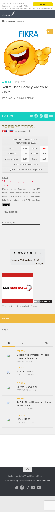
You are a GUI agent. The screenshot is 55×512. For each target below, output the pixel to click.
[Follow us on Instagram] (41, 116)
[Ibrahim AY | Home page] (10, 13)
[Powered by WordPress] (17, 481)
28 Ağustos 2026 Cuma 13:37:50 (19, 127)
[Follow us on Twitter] (31, 116)
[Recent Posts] (34, 343)
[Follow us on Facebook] (36, 116)
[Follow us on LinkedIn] (46, 116)
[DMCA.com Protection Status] (42, 302)
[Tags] (46, 343)
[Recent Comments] (21, 343)
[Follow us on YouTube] (51, 116)
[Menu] (51, 14)
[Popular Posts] (8, 343)
